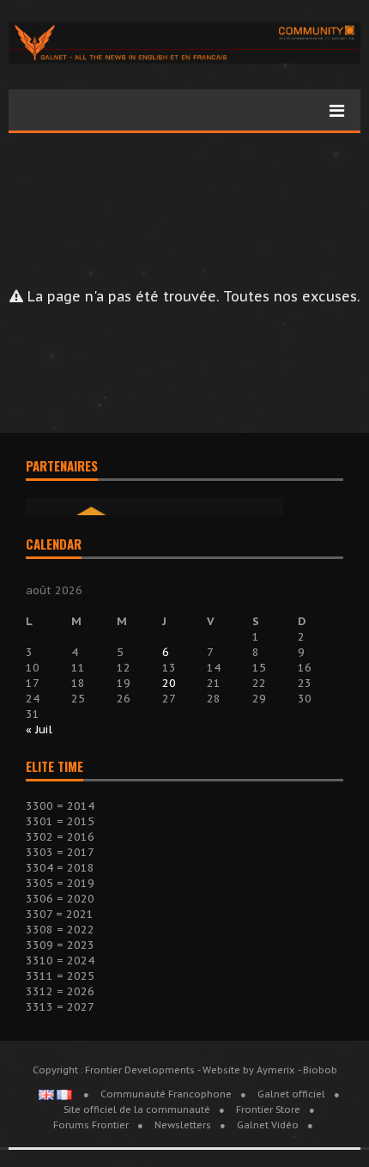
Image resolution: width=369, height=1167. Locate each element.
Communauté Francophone (166, 1094)
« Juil (39, 729)
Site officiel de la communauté (137, 1109)
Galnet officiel (291, 1094)
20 (169, 683)
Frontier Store (268, 1109)
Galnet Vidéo (268, 1125)
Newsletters (182, 1125)
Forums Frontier (91, 1125)
